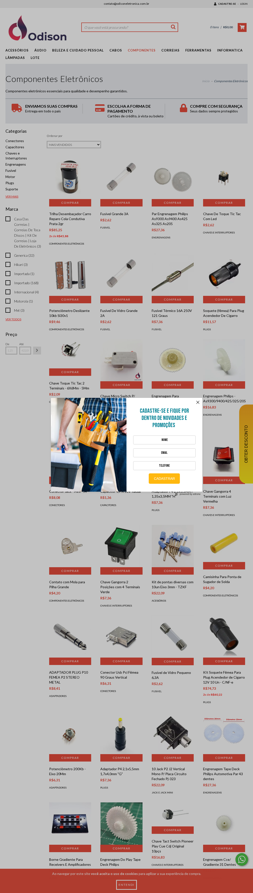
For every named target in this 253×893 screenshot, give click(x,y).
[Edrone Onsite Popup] (126, 446)
